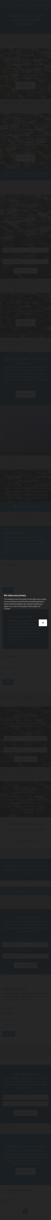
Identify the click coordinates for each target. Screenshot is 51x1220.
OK (43, 623)
